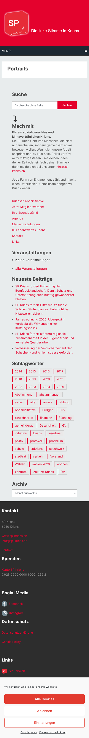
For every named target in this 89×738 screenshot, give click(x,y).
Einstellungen (44, 723)
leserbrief (55, 433)
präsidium (56, 441)
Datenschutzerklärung (52, 732)
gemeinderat (24, 425)
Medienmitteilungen (26, 224)
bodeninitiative (25, 410)
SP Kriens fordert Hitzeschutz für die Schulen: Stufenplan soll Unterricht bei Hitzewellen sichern (42, 309)
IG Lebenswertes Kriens (28, 230)
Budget (47, 410)
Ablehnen (44, 711)
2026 (60, 387)
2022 (18, 387)
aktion (19, 402)
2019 (32, 379)
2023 (32, 387)
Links (15, 241)
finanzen (46, 417)
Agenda (17, 218)
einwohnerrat (24, 417)
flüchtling (65, 417)
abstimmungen (49, 394)
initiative (21, 433)
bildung (64, 402)
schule (19, 448)
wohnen (62, 464)
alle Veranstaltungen (31, 268)
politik (19, 441)
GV (64, 425)
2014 (18, 371)
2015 (32, 371)
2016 (46, 371)
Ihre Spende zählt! (25, 212)
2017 (59, 371)
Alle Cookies (44, 699)
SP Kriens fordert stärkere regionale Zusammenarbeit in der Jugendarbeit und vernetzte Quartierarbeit (44, 338)
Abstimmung (24, 394)
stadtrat (20, 456)
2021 (60, 379)
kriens (37, 433)
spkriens (37, 448)
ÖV (62, 472)
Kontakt (17, 236)
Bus (62, 410)
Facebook (15, 603)
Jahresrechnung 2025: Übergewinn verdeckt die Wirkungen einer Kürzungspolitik (40, 323)
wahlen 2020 (41, 464)
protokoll (36, 441)
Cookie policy (29, 732)
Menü (6, 51)
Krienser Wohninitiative (28, 201)
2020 (46, 379)
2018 (18, 379)
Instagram (16, 613)
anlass (47, 402)
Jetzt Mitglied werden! (28, 207)
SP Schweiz (16, 671)
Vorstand (56, 456)
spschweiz (56, 448)
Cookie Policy (11, 641)
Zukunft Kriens (43, 472)
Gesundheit (48, 425)
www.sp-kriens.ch (14, 536)
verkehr (38, 456)
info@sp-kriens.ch (14, 541)
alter (33, 402)
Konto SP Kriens (13, 569)
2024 (46, 387)
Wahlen (20, 464)
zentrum (21, 472)
